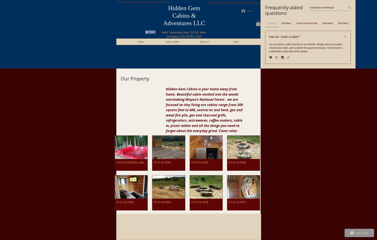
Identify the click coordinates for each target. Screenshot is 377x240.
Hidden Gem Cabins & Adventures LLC (184, 15)
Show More (187, 213)
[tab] (272, 23)
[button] (258, 23)
